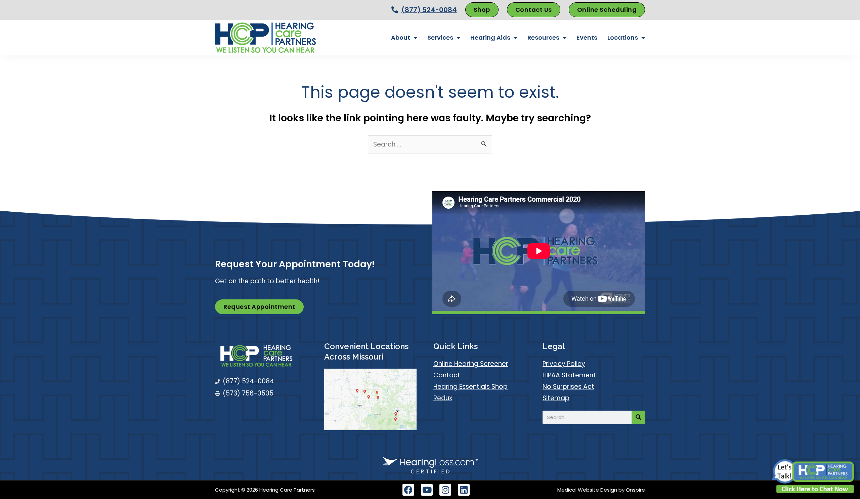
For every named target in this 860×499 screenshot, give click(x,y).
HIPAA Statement (569, 375)
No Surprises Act (568, 386)
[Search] (638, 417)
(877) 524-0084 (429, 9)
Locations (622, 37)
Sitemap (556, 398)
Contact (446, 375)
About (400, 37)
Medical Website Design (587, 489)
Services (440, 37)
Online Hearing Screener (470, 363)
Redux (442, 398)
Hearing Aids (490, 37)
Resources (543, 37)
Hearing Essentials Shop (470, 386)
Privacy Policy (564, 363)
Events (586, 37)
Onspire (635, 489)
